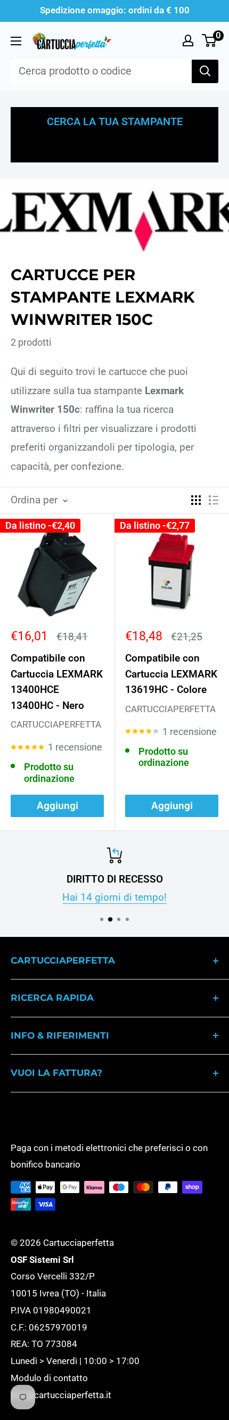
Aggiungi (57, 805)
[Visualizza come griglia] (196, 500)
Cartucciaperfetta (56, 724)
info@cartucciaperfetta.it (61, 1395)
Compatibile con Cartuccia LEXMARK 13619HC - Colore (171, 674)
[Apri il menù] (16, 41)
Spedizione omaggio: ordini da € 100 (115, 10)
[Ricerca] (205, 71)
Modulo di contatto (49, 1378)
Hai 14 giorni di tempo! (114, 898)
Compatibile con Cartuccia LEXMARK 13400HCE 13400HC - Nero (57, 681)
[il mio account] (188, 40)
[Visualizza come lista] (213, 500)
